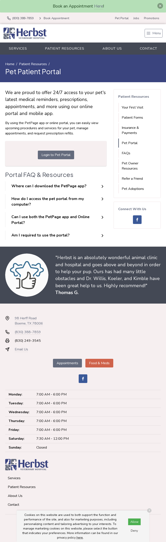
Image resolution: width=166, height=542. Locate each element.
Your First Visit (132, 107)
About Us (112, 48)
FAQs (126, 153)
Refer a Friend (132, 178)
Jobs (136, 18)
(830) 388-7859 (28, 332)
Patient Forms (132, 117)
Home (9, 64)
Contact (148, 48)
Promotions (151, 18)
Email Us (21, 349)
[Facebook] (137, 219)
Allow (134, 522)
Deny (134, 531)
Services (18, 48)
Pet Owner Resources (130, 166)
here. (80, 538)
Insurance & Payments (130, 130)
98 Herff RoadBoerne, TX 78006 (29, 321)
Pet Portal (122, 18)
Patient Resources (64, 48)
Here (98, 6)
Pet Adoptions (133, 188)
